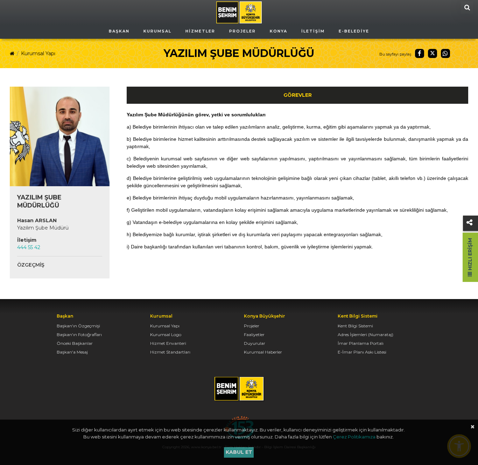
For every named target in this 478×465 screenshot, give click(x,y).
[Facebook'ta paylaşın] (419, 53)
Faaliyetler (254, 334)
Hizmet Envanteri (168, 343)
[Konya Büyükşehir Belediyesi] (239, 12)
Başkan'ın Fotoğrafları (79, 334)
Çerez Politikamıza (354, 436)
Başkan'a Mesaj (72, 352)
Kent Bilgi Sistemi (355, 325)
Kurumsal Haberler (263, 352)
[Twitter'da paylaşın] (432, 53)
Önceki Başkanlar (75, 343)
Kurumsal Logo (165, 334)
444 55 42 (28, 247)
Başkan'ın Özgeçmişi (78, 325)
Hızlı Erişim (470, 255)
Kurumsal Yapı (38, 53)
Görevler (297, 95)
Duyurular (254, 343)
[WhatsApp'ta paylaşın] (445, 53)
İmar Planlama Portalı (361, 343)
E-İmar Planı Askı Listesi (362, 352)
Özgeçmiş (30, 265)
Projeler (251, 325)
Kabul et (239, 452)
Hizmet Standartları (170, 352)
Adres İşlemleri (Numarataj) (365, 334)
